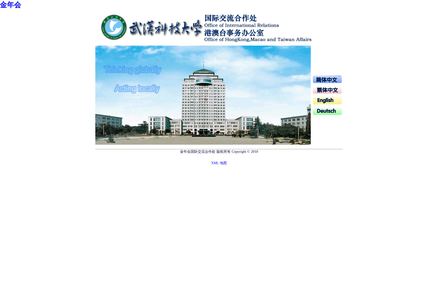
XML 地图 (219, 163)
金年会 (10, 5)
